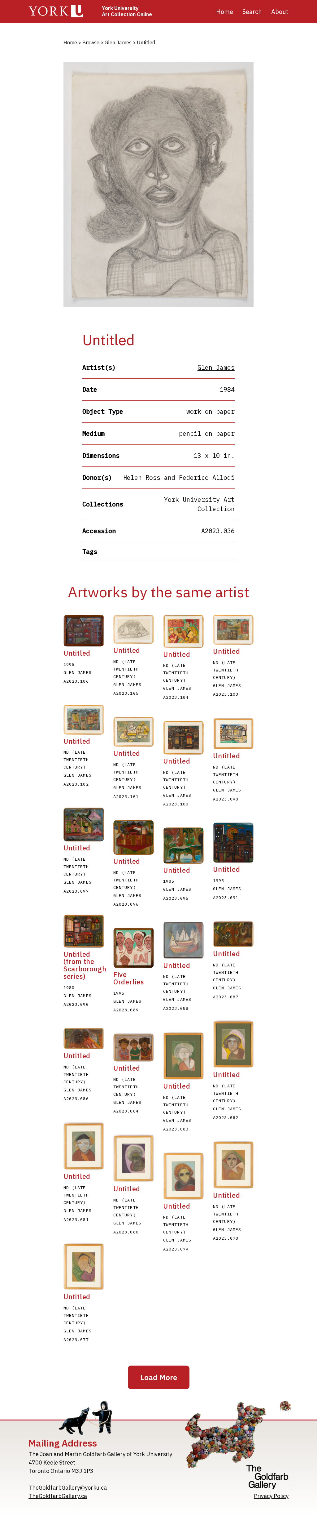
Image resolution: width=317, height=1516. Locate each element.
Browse (90, 42)
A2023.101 (126, 796)
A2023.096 (126, 904)
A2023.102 (76, 784)
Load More (158, 1377)
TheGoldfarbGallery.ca (57, 1496)
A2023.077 (76, 1339)
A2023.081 (76, 1219)
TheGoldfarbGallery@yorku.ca (67, 1487)
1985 (168, 881)
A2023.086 (76, 1098)
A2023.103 (225, 694)
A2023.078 (225, 1238)
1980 (69, 987)
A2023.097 (76, 891)
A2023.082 (225, 1117)
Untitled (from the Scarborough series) (84, 965)
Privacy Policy (271, 1496)
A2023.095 (176, 898)
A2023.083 (176, 1129)
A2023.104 (176, 697)
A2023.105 (126, 693)
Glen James (118, 42)
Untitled (76, 653)
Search (252, 11)
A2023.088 (176, 1008)
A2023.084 (126, 1111)
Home (224, 11)
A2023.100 (176, 804)
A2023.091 (225, 897)
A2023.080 (126, 1232)
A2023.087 (225, 997)
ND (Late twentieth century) (126, 669)
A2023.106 (76, 681)
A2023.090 (76, 1004)
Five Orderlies (128, 978)
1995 (69, 664)
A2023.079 (176, 1249)
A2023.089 (126, 1010)
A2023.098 (225, 799)
